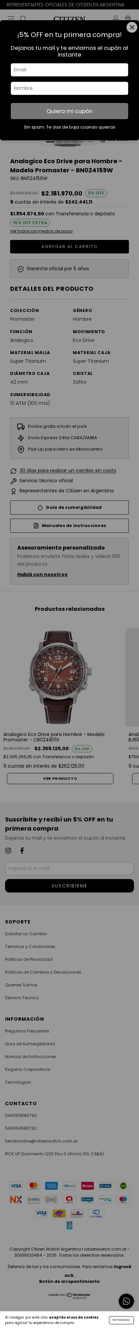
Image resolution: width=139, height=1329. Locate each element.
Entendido (121, 1320)
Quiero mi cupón (69, 111)
